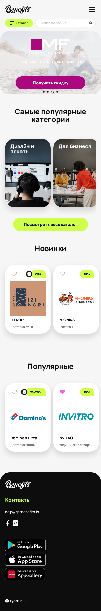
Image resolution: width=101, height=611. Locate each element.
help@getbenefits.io (22, 511)
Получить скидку (40, 83)
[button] (44, 92)
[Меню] (92, 9)
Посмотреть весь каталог (50, 224)
